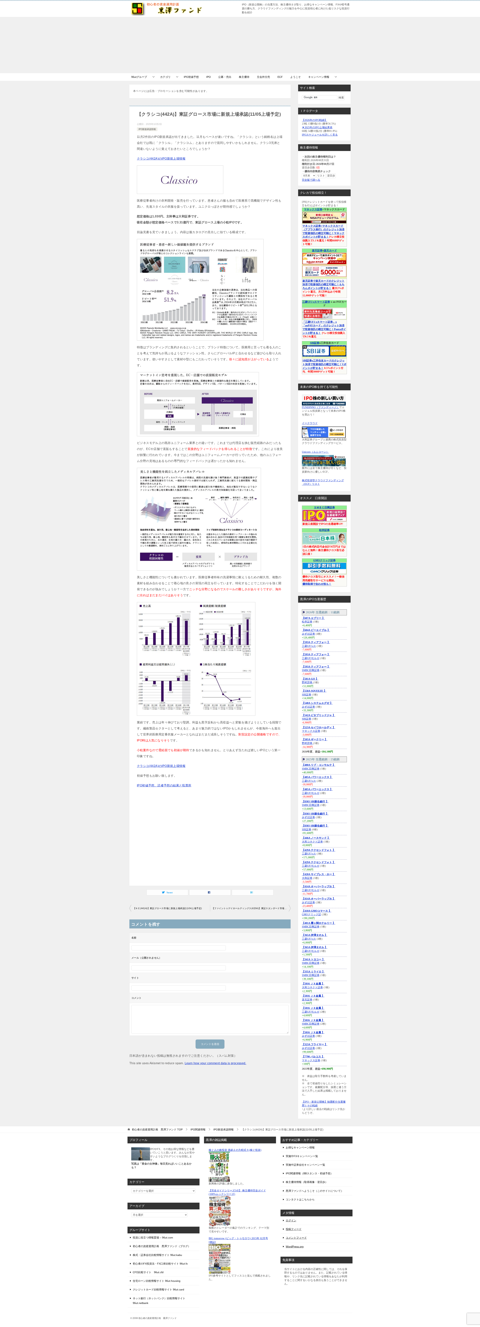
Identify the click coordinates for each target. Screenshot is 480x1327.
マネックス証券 (313, 209)
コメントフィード (296, 1237)
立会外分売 (263, 76)
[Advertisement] (240, 45)
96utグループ (139, 76)
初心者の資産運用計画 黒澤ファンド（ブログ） (161, 1246)
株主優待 (244, 76)
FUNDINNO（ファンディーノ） (320, 407)
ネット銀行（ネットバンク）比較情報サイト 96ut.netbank (159, 1300)
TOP (157, 1129)
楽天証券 (317, 250)
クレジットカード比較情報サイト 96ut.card (158, 1289)
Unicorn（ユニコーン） (315, 452)
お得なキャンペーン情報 (300, 1147)
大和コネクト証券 (312, 841)
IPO (208, 76)
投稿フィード (294, 1229)
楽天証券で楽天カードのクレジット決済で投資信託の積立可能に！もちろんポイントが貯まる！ (323, 284)
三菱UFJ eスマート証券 (316, 301)
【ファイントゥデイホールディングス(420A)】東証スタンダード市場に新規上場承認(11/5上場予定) (251, 908)
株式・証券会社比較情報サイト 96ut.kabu (157, 1254)
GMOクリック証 (311, 914)
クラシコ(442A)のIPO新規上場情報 (161, 158)
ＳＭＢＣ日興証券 (324, 507)
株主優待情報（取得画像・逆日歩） (307, 1182)
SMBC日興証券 (311, 670)
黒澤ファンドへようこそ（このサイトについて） (315, 1190)
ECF (280, 76)
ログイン (291, 1220)
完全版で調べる (311, 180)
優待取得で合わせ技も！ (316, 584)
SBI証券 (314, 343)
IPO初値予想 (191, 76)
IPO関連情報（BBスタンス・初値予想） (309, 1173)
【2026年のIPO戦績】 (314, 120)
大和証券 (307, 878)
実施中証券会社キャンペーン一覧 (305, 1164)
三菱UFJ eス (309, 646)
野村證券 (307, 682)
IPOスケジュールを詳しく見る (320, 134)
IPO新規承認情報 (147, 129)
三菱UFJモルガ (310, 658)
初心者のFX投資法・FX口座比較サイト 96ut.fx (160, 1263)
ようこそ (295, 76)
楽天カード (330, 250)
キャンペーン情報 (318, 76)
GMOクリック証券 (324, 560)
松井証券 (324, 530)
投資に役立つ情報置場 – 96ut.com (153, 1237)
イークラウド (310, 423)
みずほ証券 (308, 633)
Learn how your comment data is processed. (215, 1063)
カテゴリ (165, 76)
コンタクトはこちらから (300, 1199)
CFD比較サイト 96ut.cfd (148, 1272)
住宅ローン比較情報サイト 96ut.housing (156, 1280)
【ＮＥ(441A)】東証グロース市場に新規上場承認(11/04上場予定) (167, 908)
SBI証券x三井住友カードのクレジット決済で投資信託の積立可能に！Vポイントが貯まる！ (324, 364)
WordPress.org (295, 1246)
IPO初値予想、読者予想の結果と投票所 (164, 785)
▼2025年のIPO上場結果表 (317, 127)
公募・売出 (224, 76)
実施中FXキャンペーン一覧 (302, 1156)
